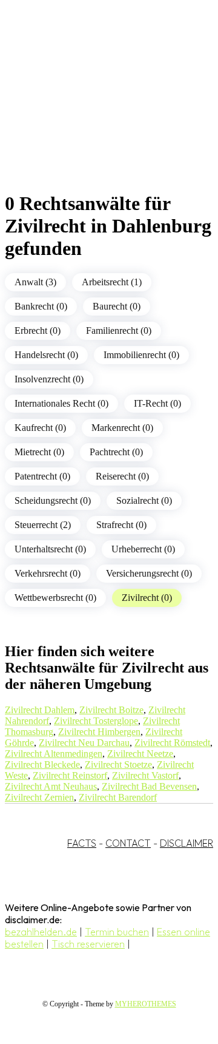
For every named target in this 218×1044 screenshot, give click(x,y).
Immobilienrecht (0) (141, 355)
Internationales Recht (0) (61, 403)
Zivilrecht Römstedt (172, 742)
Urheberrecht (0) (143, 549)
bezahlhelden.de (41, 932)
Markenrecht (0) (122, 427)
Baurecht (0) (116, 306)
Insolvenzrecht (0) (49, 379)
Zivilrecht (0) (147, 597)
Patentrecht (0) (42, 476)
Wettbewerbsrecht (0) (55, 597)
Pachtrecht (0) (116, 452)
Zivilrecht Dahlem (39, 710)
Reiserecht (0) (122, 476)
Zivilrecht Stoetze (118, 764)
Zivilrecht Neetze (140, 753)
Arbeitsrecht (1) (112, 282)
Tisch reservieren (88, 944)
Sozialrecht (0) (144, 500)
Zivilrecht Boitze (111, 710)
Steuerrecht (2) (43, 525)
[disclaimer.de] (97, 109)
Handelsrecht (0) (46, 355)
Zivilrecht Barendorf (118, 797)
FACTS (81, 843)
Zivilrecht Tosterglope (96, 721)
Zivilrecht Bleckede (42, 764)
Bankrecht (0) (41, 306)
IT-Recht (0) (157, 403)
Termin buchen (117, 932)
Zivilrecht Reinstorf (70, 775)
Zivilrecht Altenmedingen (53, 753)
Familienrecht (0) (118, 330)
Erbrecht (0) (38, 330)
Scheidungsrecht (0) (53, 500)
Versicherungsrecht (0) (149, 573)
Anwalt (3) (35, 282)
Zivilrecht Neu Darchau (84, 742)
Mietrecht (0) (39, 452)
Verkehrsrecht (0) (48, 573)
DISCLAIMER (186, 843)
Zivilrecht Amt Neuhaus (51, 786)
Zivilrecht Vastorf (145, 775)
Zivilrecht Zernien (39, 797)
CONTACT (128, 843)
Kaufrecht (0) (40, 427)
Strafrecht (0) (121, 525)
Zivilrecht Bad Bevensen (149, 786)
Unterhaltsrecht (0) (50, 549)
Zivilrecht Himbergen (99, 732)
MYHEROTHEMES (145, 1004)
